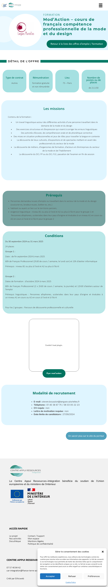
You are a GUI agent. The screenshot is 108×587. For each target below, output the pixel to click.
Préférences (94, 576)
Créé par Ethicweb (15, 578)
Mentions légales (36, 541)
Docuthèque (15, 541)
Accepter (50, 576)
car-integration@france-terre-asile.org (25, 570)
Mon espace (33, 538)
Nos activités (15, 538)
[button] (102, 551)
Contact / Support (36, 536)
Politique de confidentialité (40, 544)
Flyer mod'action (54, 373)
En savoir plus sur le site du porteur (86, 436)
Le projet (13, 536)
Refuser (72, 576)
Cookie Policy (71, 582)
